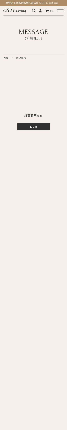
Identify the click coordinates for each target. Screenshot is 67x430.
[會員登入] (40, 10)
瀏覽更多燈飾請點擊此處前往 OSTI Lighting (32, 2)
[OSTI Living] (14, 10)
